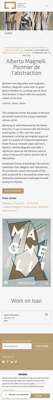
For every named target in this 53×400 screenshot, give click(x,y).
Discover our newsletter (19, 395)
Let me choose (8, 390)
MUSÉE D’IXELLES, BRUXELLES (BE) (16, 53)
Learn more (41, 384)
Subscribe (42, 346)
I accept (38, 395)
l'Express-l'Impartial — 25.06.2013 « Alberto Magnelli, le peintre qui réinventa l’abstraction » (25, 207)
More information (12, 191)
